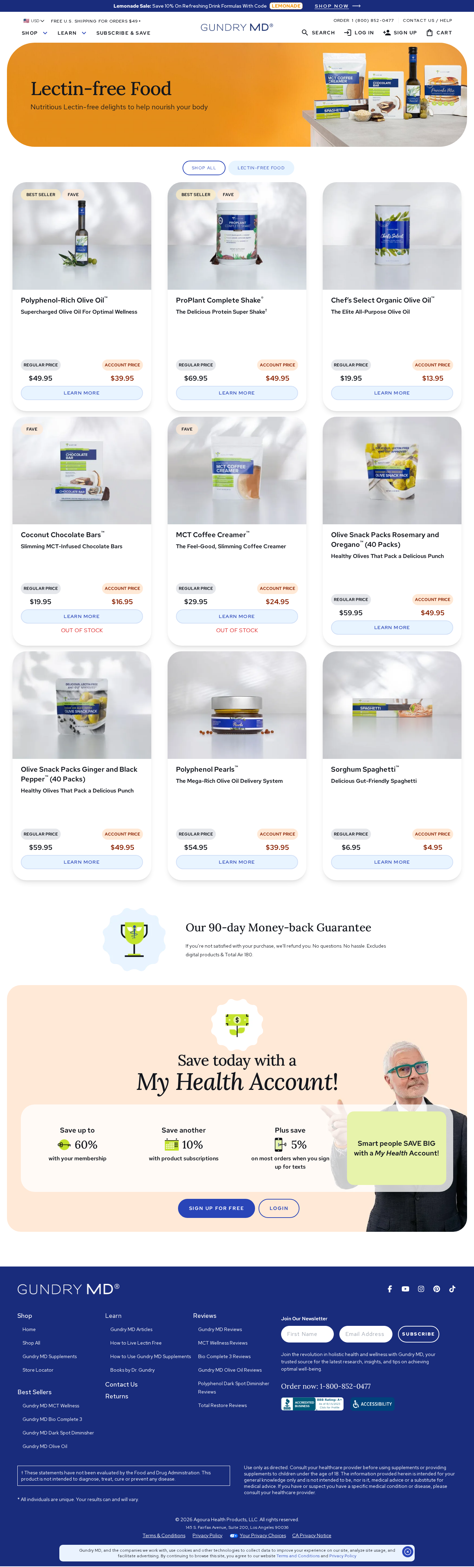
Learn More (82, 393)
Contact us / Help (427, 20)
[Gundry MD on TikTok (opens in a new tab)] (452, 1289)
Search (318, 32)
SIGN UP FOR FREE (216, 1208)
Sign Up (400, 32)
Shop (35, 33)
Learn (73, 33)
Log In (359, 32)
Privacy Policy (342, 1556)
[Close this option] (407, 1551)
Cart (438, 32)
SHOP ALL (204, 168)
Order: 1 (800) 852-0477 (363, 20)
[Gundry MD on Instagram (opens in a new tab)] (421, 1289)
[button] (34, 21)
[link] (338, 6)
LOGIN (279, 1208)
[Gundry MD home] (237, 27)
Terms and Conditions (298, 1556)
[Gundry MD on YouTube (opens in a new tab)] (405, 1289)
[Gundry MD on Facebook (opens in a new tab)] (390, 1289)
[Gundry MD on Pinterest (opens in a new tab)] (436, 1289)
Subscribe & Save (123, 33)
